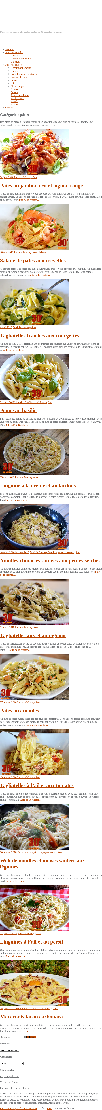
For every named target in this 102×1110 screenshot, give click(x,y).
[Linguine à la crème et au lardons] (34, 474)
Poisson (15, 89)
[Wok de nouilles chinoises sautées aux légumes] (34, 849)
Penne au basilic (18, 410)
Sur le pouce (17, 98)
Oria (49, 1108)
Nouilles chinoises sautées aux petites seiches (50, 561)
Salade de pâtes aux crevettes (33, 260)
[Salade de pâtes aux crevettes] (34, 249)
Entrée (14, 80)
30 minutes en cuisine (37, 20)
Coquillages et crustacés (24, 73)
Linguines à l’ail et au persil (31, 942)
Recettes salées (13, 64)
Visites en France (9, 1082)
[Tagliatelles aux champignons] (34, 624)
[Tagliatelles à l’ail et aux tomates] (34, 774)
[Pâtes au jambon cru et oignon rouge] (34, 174)
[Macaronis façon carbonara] (34, 1005)
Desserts (15, 55)
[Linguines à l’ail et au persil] (34, 930)
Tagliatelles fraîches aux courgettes (39, 336)
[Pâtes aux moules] (34, 699)
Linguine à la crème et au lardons (38, 485)
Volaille (15, 104)
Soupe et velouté (20, 95)
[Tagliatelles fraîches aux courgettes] (34, 324)
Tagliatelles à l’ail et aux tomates (37, 785)
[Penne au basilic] (34, 399)
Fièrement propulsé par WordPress (18, 1108)
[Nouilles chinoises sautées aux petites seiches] (34, 549)
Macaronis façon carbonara (31, 1017)
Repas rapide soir (9, 1076)
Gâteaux (15, 61)
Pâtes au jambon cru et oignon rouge (41, 186)
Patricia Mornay (23, 177)
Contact (9, 107)
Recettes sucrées (14, 52)
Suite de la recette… (29, 199)
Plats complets (18, 86)
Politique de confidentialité (14, 1087)
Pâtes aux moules (19, 710)
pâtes (13, 83)
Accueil (9, 49)
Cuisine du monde (20, 76)
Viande (14, 101)
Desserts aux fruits (21, 58)
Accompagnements (21, 67)
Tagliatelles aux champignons (33, 635)
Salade (14, 92)
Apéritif (15, 70)
